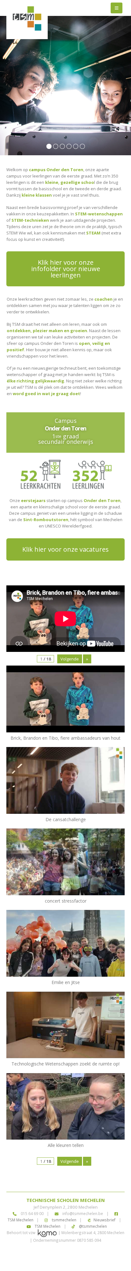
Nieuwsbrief (104, 1219)
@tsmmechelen (92, 1226)
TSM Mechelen (47, 1226)
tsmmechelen (63, 1219)
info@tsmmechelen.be (82, 1213)
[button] (116, 8)
